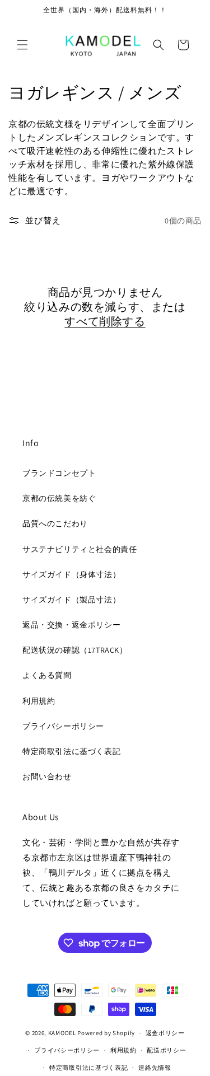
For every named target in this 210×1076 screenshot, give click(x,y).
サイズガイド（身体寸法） (71, 574)
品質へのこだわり (55, 523)
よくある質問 (47, 675)
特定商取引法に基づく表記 (71, 751)
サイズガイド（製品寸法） (71, 600)
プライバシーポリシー (63, 726)
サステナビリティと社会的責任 (79, 549)
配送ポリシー (166, 1050)
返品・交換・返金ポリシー (71, 625)
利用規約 (38, 701)
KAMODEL (62, 1033)
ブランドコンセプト (59, 473)
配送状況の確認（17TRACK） (75, 650)
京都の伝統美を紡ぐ (59, 498)
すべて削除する (104, 321)
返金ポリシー (165, 1033)
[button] (22, 44)
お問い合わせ (47, 776)
